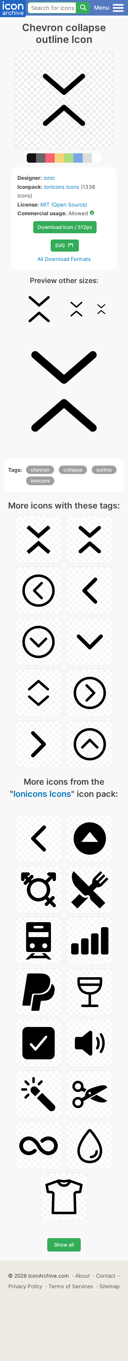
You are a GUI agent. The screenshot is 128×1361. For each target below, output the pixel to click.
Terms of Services (70, 1286)
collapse (72, 470)
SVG (60, 245)
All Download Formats (64, 259)
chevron (40, 470)
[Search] (83, 8)
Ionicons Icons (61, 187)
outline (104, 470)
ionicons (40, 481)
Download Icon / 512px (65, 227)
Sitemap (109, 1286)
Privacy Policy (25, 1286)
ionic (49, 178)
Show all (64, 1245)
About (82, 1276)
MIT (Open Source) (63, 205)
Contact (105, 1276)
